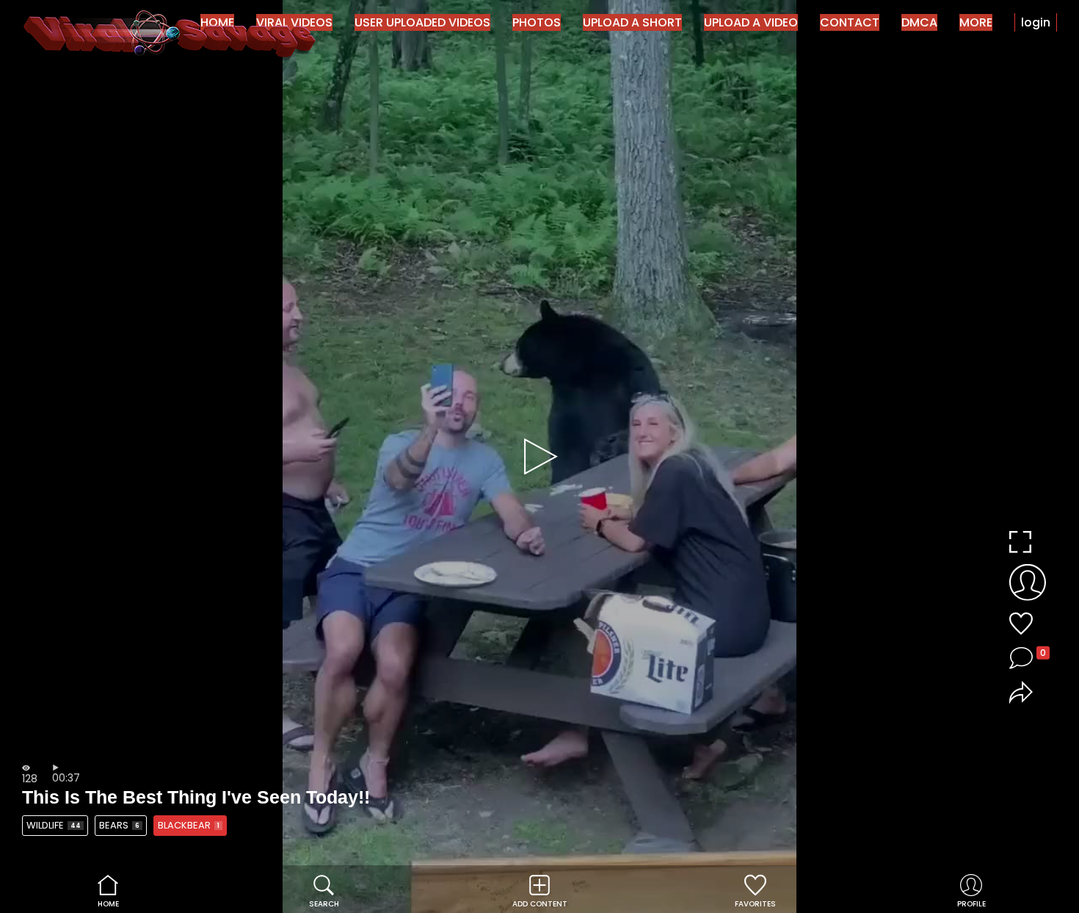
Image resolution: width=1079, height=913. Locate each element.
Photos (536, 22)
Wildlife (53, 825)
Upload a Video (751, 22)
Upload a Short (632, 22)
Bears (119, 825)
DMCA (919, 22)
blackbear (188, 825)
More (975, 22)
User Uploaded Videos (422, 22)
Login (1035, 22)
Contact (849, 22)
